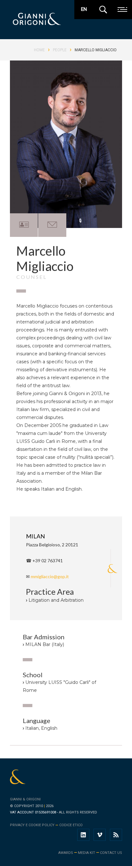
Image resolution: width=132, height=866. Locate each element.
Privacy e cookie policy (32, 825)
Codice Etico (71, 825)
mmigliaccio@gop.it (50, 576)
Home (39, 50)
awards (65, 853)
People (60, 50)
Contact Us (111, 853)
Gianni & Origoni (25, 799)
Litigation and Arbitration (56, 600)
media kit (86, 853)
